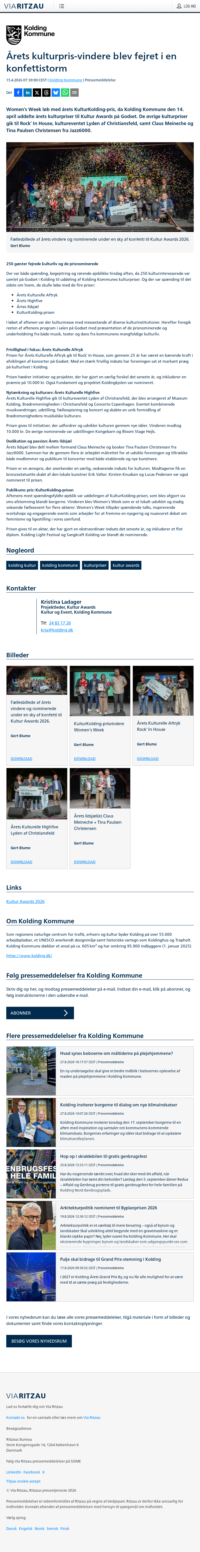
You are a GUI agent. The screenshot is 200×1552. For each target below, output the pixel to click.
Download (21, 758)
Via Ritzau (92, 1417)
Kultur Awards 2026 (25, 901)
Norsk (40, 1528)
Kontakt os (15, 1417)
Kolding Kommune (65, 80)
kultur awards (126, 565)
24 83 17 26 (60, 623)
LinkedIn (13, 1472)
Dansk (11, 1528)
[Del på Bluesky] (56, 93)
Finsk (64, 1528)
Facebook (31, 1472)
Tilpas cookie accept (23, 1481)
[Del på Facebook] (18, 93)
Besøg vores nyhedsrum (39, 1341)
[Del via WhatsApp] (65, 93)
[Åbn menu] (62, 6)
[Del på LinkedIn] (27, 93)
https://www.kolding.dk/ (29, 955)
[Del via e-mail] (74, 93)
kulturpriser (95, 565)
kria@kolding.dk (57, 630)
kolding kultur (22, 565)
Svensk (52, 1528)
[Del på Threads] (46, 93)
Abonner (20, 1013)
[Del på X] (37, 93)
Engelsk (26, 1528)
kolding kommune (60, 565)
